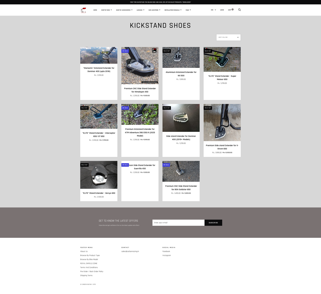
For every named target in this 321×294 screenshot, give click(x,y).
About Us (84, 251)
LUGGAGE (139, 10)
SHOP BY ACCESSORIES (123, 10)
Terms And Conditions (89, 267)
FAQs (187, 10)
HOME (95, 10)
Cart (230, 10)
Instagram (167, 255)
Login (222, 10)
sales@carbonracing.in (130, 251)
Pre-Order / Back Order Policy (91, 271)
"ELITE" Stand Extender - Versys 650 (99, 193)
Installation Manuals (172, 10)
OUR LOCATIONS (153, 10)
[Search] (239, 10)
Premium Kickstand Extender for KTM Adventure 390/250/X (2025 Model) (140, 132)
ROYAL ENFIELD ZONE (88, 263)
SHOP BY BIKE (105, 10)
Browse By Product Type (90, 255)
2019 (94, 284)
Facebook (166, 251)
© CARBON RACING (86, 284)
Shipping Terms (86, 275)
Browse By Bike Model (89, 259)
